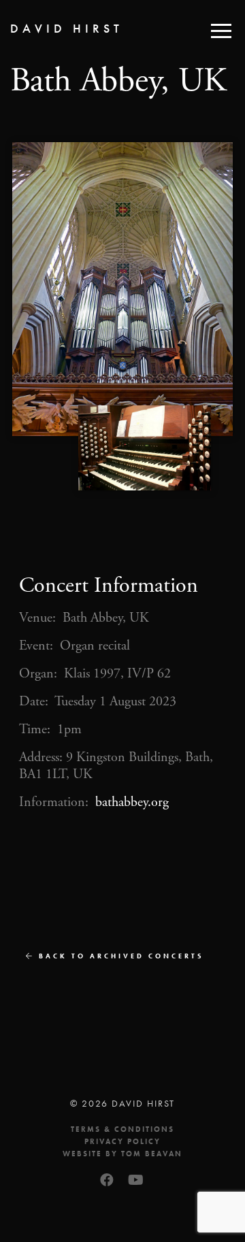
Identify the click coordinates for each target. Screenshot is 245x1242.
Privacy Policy (122, 1141)
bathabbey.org (132, 802)
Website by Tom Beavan (122, 1153)
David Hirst (66, 28)
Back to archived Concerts (119, 956)
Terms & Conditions (122, 1129)
